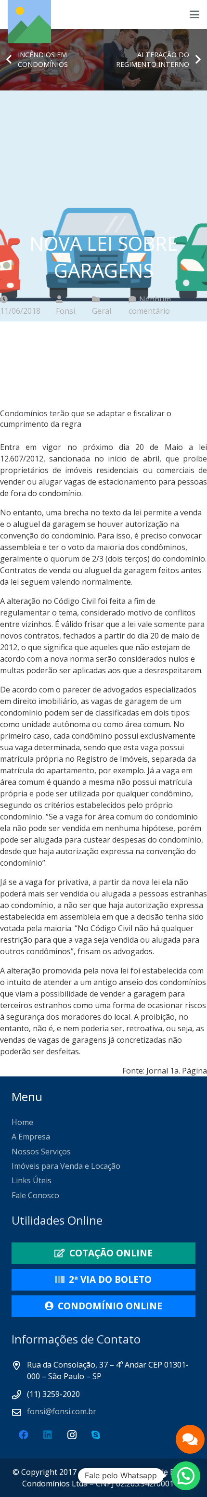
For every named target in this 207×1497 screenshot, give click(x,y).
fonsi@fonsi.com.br (61, 1411)
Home (22, 1122)
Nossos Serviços (41, 1151)
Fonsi (65, 311)
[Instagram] (72, 1435)
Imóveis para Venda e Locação (66, 1166)
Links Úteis (32, 1180)
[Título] (29, 21)
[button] (194, 14)
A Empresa (31, 1136)
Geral (101, 311)
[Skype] (96, 1435)
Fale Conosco (35, 1195)
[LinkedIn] (48, 1435)
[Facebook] (24, 1435)
